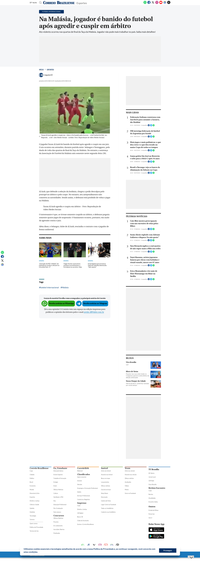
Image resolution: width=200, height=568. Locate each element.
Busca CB (80, 517)
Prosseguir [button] (167, 550)
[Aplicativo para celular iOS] (156, 529)
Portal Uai (151, 514)
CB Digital (80, 513)
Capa (31, 471)
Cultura (55, 493)
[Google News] (164, 3)
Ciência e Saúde (34, 504)
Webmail (79, 471)
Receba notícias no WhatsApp (61, 303)
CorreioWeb (83, 468)
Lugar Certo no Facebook (108, 504)
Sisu (54, 501)
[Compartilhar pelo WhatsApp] (153, 126)
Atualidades (152, 498)
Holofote (32, 512)
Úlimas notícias (105, 486)
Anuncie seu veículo (130, 474)
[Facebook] (149, 3)
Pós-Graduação (58, 508)
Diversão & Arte (34, 493)
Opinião (32, 508)
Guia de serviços (106, 489)
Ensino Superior (58, 474)
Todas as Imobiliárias (107, 508)
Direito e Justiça (34, 501)
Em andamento (57, 525)
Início (41, 69)
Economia (33, 486)
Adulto (79, 492)
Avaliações (128, 482)
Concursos (58, 515)
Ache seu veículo (130, 471)
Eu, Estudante (60, 468)
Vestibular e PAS (58, 497)
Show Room (104, 493)
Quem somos (34, 523)
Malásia (65, 287)
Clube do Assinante (83, 520)
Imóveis (79, 481)
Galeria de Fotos (106, 501)
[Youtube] (160, 3)
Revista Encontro (157, 488)
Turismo (32, 519)
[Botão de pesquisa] (39, 2)
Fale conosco (57, 512)
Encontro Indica (153, 502)
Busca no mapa (105, 478)
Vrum (127, 468)
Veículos (79, 484)
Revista (151, 494)
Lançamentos (105, 482)
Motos (127, 489)
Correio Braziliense (39, 468)
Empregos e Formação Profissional (87, 488)
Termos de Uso (34, 531)
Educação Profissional (59, 504)
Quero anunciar (81, 477)
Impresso (81, 503)
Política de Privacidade (36, 527)
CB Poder (151, 481)
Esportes (50, 69)
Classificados (83, 474)
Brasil (31, 482)
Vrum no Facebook (130, 493)
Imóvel (104, 468)
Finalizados (56, 533)
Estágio (55, 482)
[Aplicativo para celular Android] (156, 536)
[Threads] (168, 3)
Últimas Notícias (58, 489)
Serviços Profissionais (83, 496)
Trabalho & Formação (59, 478)
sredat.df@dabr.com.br (94, 312)
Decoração (104, 497)
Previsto (55, 522)
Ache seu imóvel (106, 471)
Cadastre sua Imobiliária (108, 512)
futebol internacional (49, 287)
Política (32, 478)
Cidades (32, 474)
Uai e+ (150, 518)
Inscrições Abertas (58, 529)
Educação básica (58, 471)
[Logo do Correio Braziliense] (58, 3)
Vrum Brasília (152, 484)
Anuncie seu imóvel (106, 474)
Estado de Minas (153, 510)
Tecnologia (33, 516)
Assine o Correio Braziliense (85, 524)
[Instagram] (156, 3)
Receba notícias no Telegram (95, 303)
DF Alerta (151, 473)
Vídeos (127, 486)
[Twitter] (152, 3)
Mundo (32, 489)
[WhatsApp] (145, 3)
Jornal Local (152, 477)
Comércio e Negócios (83, 499)
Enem (55, 486)
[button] (38, 552)
